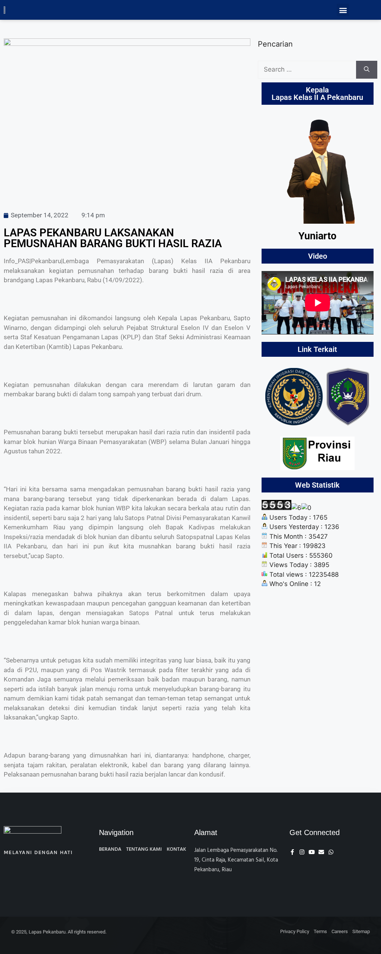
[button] (343, 10)
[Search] (366, 70)
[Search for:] (307, 70)
